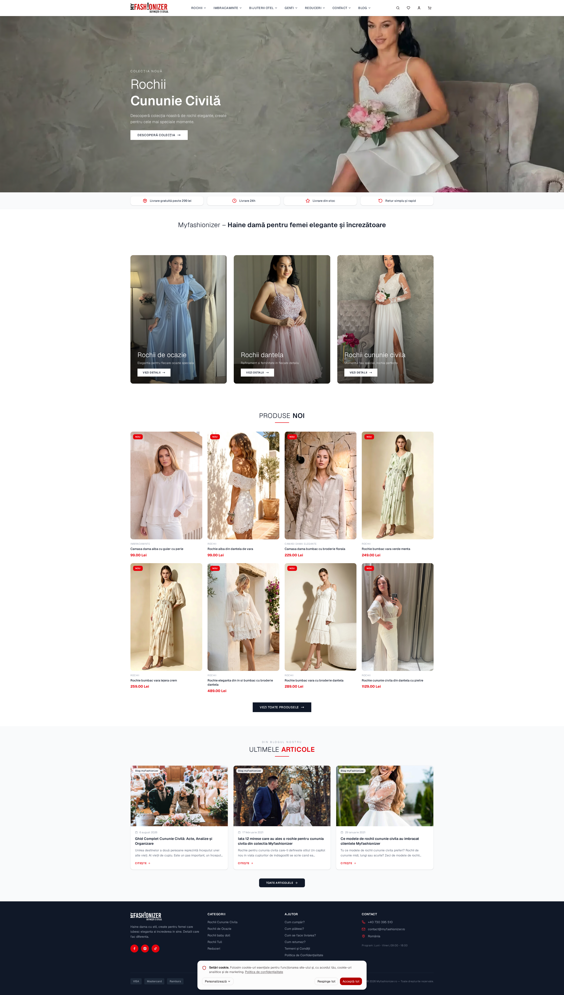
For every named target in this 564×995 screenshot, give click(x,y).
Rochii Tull (215, 942)
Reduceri (313, 8)
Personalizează (216, 981)
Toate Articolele (279, 883)
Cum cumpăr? (295, 922)
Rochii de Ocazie (219, 929)
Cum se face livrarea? (300, 935)
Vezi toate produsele (279, 707)
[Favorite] (408, 8)
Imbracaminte (225, 8)
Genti (289, 8)
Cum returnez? (295, 942)
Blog (362, 8)
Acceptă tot (351, 981)
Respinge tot (326, 981)
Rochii (196, 8)
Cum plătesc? (294, 929)
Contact (339, 8)
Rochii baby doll (219, 935)
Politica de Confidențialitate (304, 955)
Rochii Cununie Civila (222, 922)
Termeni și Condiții (297, 948)
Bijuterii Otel (261, 8)
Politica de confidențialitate (264, 972)
